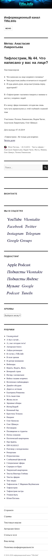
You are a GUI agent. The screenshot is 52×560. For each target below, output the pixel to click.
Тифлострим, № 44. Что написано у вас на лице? (26, 60)
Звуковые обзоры (14, 403)
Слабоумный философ (16, 459)
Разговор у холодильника (17, 448)
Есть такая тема (13, 396)
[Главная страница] (26, 4)
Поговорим (11, 427)
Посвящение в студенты (17, 431)
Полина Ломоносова (23, 152)
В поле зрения (13, 357)
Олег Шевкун (9, 152)
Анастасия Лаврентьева (13, 149)
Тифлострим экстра (15, 491)
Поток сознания (13, 434)
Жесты (37, 149)
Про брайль (12, 441)
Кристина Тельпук (15, 413)
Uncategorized (12, 336)
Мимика (44, 149)
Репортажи (11, 452)
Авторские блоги (14, 346)
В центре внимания (15, 360)
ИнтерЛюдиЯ (12, 406)
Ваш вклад (9, 541)
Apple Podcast (18, 264)
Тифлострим (12, 487)
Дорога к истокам (14, 389)
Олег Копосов (13, 420)
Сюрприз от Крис (14, 466)
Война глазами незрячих (17, 378)
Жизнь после (12, 399)
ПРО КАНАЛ (13, 445)
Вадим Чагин (28, 149)
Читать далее (9, 140)
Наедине (10, 417)
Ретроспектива (13, 456)
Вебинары (11, 364)
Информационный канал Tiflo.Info (22, 19)
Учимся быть (12, 494)
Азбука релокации (14, 350)
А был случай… (13, 339)
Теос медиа (11, 480)
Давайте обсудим (14, 385)
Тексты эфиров (38, 147)
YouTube (14, 219)
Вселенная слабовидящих (18, 382)
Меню (8, 28)
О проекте (9, 510)
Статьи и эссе (10, 534)
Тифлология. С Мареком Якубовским (23, 484)
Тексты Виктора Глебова (17, 473)
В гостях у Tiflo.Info (15, 353)
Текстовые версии (12, 522)
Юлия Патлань (13, 147)
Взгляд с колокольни (15, 375)
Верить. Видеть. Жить (16, 367)
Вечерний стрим (14, 371)
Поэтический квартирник (18, 438)
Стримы (8, 516)
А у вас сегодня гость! (16, 343)
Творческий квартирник (17, 470)
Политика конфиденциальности (19, 547)
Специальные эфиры (16, 463)
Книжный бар (13, 410)
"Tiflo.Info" (35, 555)
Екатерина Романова (15, 392)
